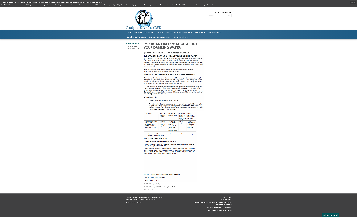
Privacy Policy (226, 197)
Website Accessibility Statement (219, 207)
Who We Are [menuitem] (149, 32)
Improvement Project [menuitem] (181, 37)
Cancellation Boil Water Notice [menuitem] (137, 37)
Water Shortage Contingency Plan (133, 47)
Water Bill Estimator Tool (223, 12)
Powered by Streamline (217, 210)
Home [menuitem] (129, 32)
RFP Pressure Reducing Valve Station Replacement (212, 202)
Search (228, 16)
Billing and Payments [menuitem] (163, 32)
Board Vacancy (226, 200)
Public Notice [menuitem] (138, 32)
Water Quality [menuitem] (199, 32)
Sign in (229, 210)
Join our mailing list (330, 215)
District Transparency (223, 205)
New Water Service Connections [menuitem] (159, 37)
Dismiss (353, 2)
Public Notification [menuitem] (213, 32)
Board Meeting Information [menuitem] (183, 32)
